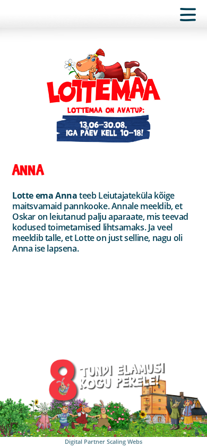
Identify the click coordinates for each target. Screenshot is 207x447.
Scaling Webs (124, 441)
